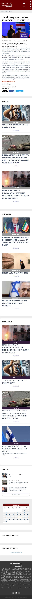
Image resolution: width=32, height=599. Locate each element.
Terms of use (28, 587)
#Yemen (16, 41)
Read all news (16, 494)
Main (2, 587)
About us (18, 587)
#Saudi (25, 41)
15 (24, 514)
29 (24, 519)
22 (24, 517)
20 (17, 517)
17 (6, 517)
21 (20, 517)
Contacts (10, 587)
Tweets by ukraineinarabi (16, 552)
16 (27, 514)
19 (13, 517)
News (2, 11)
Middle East (8, 11)
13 (17, 514)
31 (6, 521)
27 (17, 519)
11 (9, 514)
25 (9, 519)
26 (13, 519)
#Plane (20, 41)
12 (13, 514)
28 (20, 519)
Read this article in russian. (8, 81)
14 (20, 514)
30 (27, 519)
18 (9, 517)
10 (6, 514)
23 (27, 517)
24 (6, 519)
